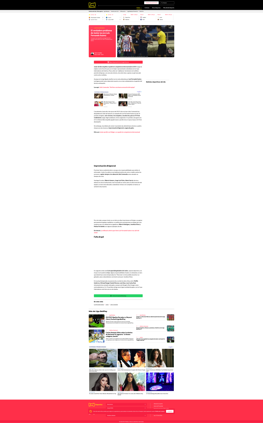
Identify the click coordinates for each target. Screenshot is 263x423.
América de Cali (114, 11)
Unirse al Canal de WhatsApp (119, 295)
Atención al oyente (158, 403)
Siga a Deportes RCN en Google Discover (119, 62)
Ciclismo (147, 7)
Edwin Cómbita (98, 52)
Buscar (165, 2)
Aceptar (170, 411)
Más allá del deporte (168, 7)
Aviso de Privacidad (158, 406)
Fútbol (138, 7)
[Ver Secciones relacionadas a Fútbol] (141, 7)
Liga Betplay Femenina (132, 11)
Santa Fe (141, 11)
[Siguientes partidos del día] (173, 17)
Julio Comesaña (114, 304)
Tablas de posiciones (151, 2)
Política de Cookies (160, 411)
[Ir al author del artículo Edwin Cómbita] (92, 53)
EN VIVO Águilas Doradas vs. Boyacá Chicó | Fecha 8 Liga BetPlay (119, 318)
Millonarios (123, 11)
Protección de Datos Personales (161, 408)
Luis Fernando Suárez (99, 304)
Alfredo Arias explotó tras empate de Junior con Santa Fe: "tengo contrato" (150, 339)
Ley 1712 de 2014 (158, 415)
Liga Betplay (106, 11)
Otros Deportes (156, 7)
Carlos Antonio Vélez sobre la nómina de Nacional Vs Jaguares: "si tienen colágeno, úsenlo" (119, 334)
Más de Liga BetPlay (98, 311)
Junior (107, 304)
